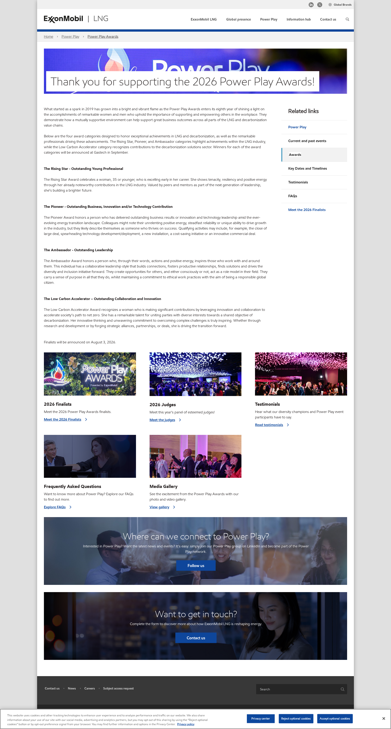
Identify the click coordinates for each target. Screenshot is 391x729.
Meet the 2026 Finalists (307, 209)
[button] (347, 19)
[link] (328, 18)
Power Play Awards (103, 36)
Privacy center (260, 718)
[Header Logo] (76, 18)
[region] (195, 719)
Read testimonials (269, 424)
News (72, 688)
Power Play (70, 36)
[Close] (384, 718)
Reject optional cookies (296, 718)
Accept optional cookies (335, 718)
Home (48, 36)
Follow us (196, 565)
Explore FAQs (55, 507)
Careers (89, 688)
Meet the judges (162, 419)
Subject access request (118, 688)
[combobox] (297, 689)
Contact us (196, 637)
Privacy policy (185, 724)
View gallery (159, 507)
